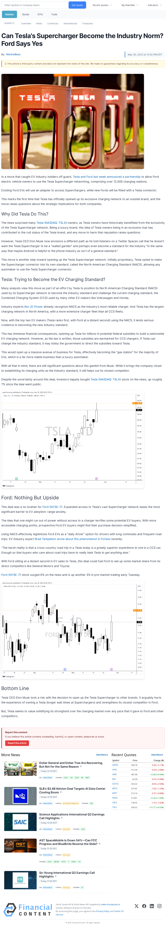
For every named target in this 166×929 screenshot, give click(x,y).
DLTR (77, 777)
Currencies (52, 23)
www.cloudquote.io (110, 904)
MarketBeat (47, 777)
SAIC (83, 829)
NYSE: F (55, 507)
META (114, 788)
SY (82, 887)
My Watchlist (128, 5)
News (39, 23)
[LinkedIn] (151, 910)
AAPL (114, 769)
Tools (54, 14)
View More (101, 754)
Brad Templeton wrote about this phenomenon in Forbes (72, 539)
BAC (114, 779)
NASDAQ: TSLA (55, 222)
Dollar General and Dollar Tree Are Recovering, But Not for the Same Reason (71, 764)
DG (71, 777)
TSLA (114, 807)
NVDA (115, 797)
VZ (79, 862)
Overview (26, 23)
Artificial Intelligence (70, 803)
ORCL (114, 802)
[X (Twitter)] (136, 910)
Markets (9, 14)
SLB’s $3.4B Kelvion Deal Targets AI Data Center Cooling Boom (72, 790)
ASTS (49, 862)
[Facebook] (144, 910)
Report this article (17, 743)
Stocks (25, 14)
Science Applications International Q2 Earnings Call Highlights (72, 816)
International (70, 23)
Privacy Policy (102, 911)
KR (82, 777)
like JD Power (33, 306)
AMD (114, 774)
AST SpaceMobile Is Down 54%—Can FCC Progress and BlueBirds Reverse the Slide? (70, 842)
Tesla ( (40, 222)
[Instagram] (159, 910)
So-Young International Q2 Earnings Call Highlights (67, 874)
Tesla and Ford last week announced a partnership (107, 176)
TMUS (73, 862)
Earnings (66, 829)
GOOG (115, 783)
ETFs (40, 14)
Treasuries (87, 23)
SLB (91, 803)
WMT (87, 777)
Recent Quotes (100, 5)
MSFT (114, 793)
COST (66, 777)
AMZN (115, 765)
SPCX (64, 862)
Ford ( (46, 507)
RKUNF (56, 862)
